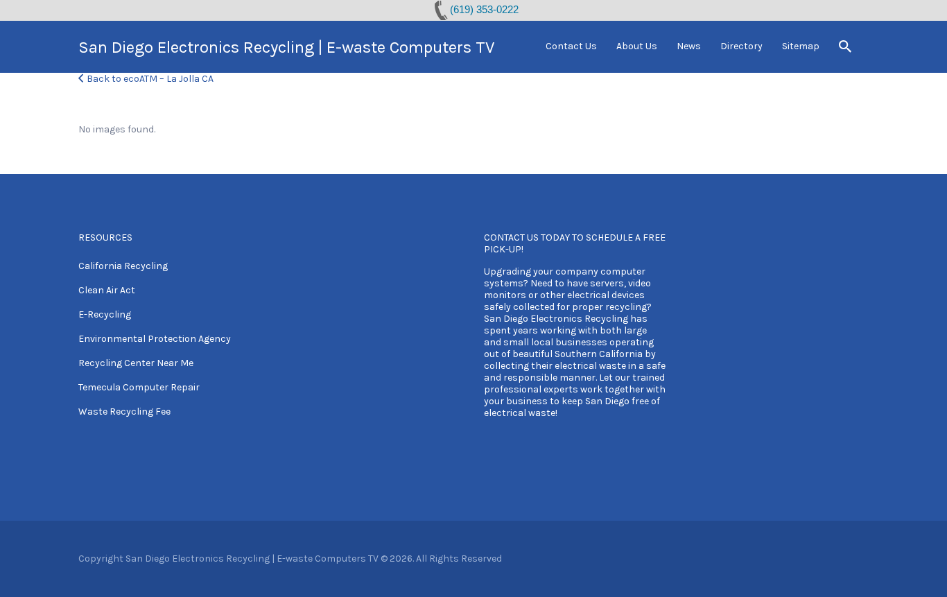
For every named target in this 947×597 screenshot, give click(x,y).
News (689, 46)
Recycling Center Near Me (135, 363)
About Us (636, 46)
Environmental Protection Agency (154, 339)
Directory (741, 46)
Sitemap (800, 46)
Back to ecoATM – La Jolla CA (150, 79)
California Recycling (123, 266)
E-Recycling (104, 314)
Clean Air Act (106, 290)
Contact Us (571, 46)
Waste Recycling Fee (124, 411)
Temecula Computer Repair (139, 387)
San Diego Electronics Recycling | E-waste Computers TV (286, 47)
